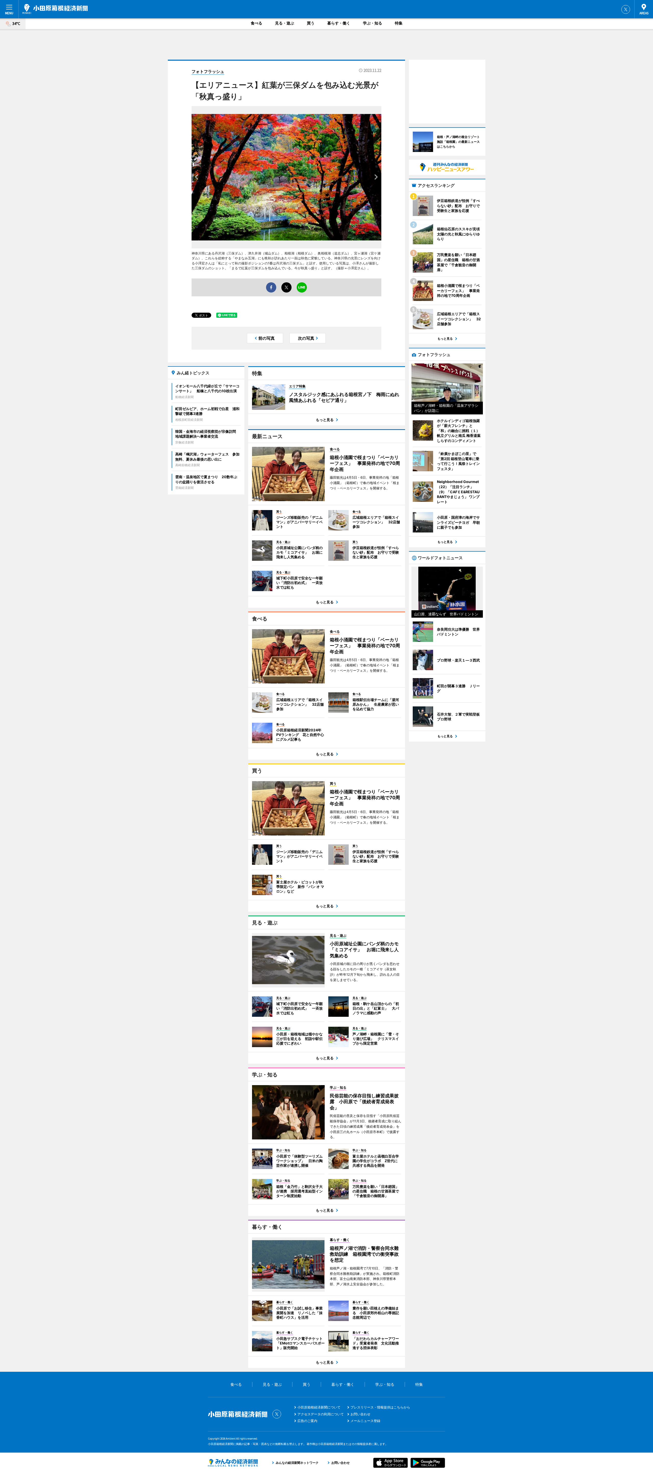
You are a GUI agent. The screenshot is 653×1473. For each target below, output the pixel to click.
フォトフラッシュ (208, 71)
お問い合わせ (360, 1414)
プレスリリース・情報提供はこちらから (380, 1407)
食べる (256, 23)
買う (311, 23)
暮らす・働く (338, 23)
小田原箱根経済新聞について (319, 1407)
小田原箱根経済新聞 (55, 9)
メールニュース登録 (365, 1421)
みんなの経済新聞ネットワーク (233, 1463)
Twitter (625, 9)
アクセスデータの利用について (320, 1414)
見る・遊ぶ (284, 23)
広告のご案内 (307, 1421)
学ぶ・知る (372, 23)
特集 (399, 23)
